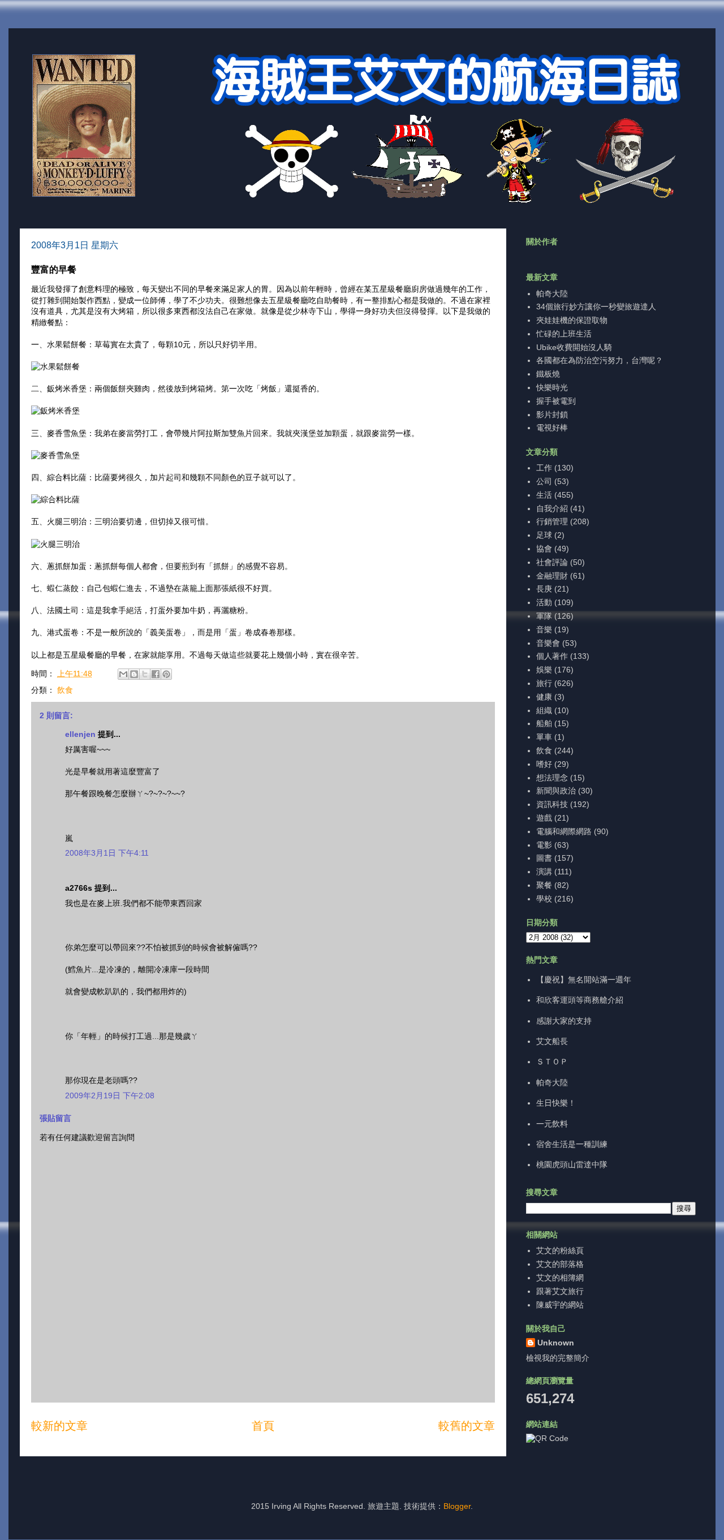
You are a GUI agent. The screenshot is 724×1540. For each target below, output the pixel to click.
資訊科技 (552, 804)
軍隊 (544, 615)
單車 (544, 736)
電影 (544, 844)
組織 (544, 710)
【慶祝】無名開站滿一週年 (583, 979)
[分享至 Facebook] (155, 674)
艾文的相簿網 (560, 1277)
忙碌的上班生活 (564, 333)
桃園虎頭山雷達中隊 (571, 1164)
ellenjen (80, 734)
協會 (544, 548)
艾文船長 (552, 1041)
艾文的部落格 (560, 1264)
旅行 (544, 683)
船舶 (544, 723)
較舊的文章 (466, 1426)
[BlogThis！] (134, 674)
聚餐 (544, 885)
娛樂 (544, 669)
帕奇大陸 (552, 293)
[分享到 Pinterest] (166, 674)
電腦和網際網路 (564, 831)
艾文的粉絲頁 (560, 1250)
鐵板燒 (548, 373)
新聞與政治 (556, 790)
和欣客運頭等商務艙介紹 (579, 999)
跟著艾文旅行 (560, 1291)
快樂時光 (552, 387)
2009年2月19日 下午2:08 (109, 1095)
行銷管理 (552, 521)
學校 (544, 898)
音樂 (544, 629)
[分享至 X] (144, 674)
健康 (544, 696)
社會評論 (552, 562)
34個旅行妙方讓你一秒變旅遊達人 (596, 306)
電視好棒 (552, 427)
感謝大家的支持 (564, 1020)
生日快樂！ (556, 1102)
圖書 (544, 857)
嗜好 (544, 764)
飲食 (65, 689)
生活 (544, 494)
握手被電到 (556, 401)
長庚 (544, 588)
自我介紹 (552, 508)
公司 (544, 481)
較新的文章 (59, 1426)
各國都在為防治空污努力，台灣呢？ (599, 360)
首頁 (263, 1426)
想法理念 (552, 777)
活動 (544, 602)
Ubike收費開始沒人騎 (574, 347)
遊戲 (544, 817)
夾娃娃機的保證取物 (571, 320)
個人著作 (552, 656)
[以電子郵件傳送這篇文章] (123, 674)
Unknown (555, 1342)
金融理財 (552, 575)
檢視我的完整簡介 (557, 1357)
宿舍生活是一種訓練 (571, 1144)
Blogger (457, 1506)
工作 (544, 467)
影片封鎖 (552, 414)
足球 (544, 535)
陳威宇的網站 (560, 1304)
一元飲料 (552, 1123)
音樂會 (548, 643)
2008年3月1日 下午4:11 (107, 852)
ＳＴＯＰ (552, 1061)
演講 (544, 871)
